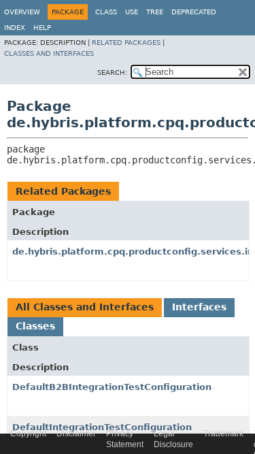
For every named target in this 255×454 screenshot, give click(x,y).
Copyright (28, 433)
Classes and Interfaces (49, 53)
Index (14, 27)
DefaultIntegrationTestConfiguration (102, 427)
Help (42, 27)
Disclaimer (76, 433)
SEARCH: (112, 72)
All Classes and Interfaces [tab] (85, 307)
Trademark (223, 433)
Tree (154, 12)
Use (131, 12)
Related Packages (126, 42)
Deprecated (193, 12)
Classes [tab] (35, 326)
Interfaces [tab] (199, 307)
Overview (22, 12)
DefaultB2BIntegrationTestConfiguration (111, 387)
